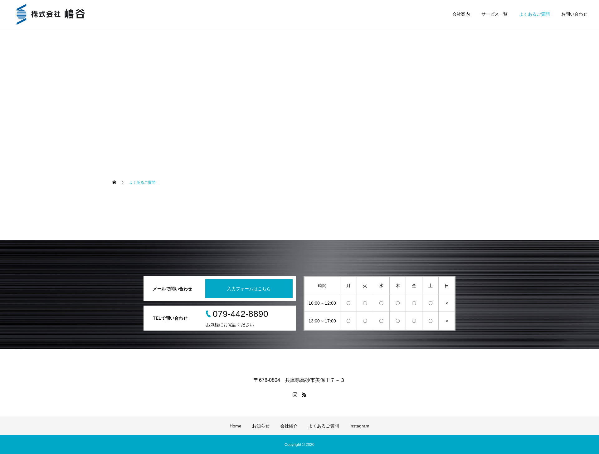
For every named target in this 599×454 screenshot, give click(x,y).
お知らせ (261, 425)
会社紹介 (289, 425)
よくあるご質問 (534, 14)
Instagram (359, 425)
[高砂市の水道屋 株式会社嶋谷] (51, 14)
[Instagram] (295, 395)
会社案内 (461, 14)
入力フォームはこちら (249, 288)
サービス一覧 (494, 14)
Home (235, 425)
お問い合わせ (574, 14)
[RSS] (304, 395)
